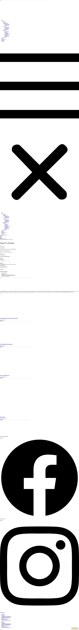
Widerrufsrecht (3, 615)
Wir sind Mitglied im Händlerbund (4, 436)
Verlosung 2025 (2, 417)
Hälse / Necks (7, 35)
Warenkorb (3, 233)
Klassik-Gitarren (7, 24)
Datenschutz (1, 263)
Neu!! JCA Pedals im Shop (4, 375)
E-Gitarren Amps (7, 27)
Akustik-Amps (7, 219)
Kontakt (3, 40)
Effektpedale (5, 222)
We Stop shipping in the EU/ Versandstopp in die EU (9, 318)
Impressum (3, 614)
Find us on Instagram (2, 612)
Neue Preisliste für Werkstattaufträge (6, 344)
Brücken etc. (6, 34)
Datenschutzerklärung (4, 619)
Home (2, 20)
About (2, 231)
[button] (39, 127)
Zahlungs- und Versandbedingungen (6, 617)
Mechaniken (6, 225)
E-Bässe (4, 22)
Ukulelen (6, 25)
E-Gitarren (4, 21)
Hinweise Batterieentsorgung (5, 625)
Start (0, 239)
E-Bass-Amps (7, 28)
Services (3, 38)
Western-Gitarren (7, 216)
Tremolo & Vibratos (7, 33)
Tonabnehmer (7, 31)
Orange (5, 239)
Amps (4, 26)
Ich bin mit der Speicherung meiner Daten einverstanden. (8, 264)
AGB (2, 622)
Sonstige (6, 36)
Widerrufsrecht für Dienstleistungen (6, 616)
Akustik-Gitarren (5, 23)
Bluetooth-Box (7, 29)
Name (1, 258)
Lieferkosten (3, 247)
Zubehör (4, 37)
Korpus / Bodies (7, 228)
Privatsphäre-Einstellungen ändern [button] (6, 627)
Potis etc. (6, 32)
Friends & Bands (4, 39)
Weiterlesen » (1, 320)
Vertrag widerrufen (74, 628)
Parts (4, 30)
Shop (0, 237)
